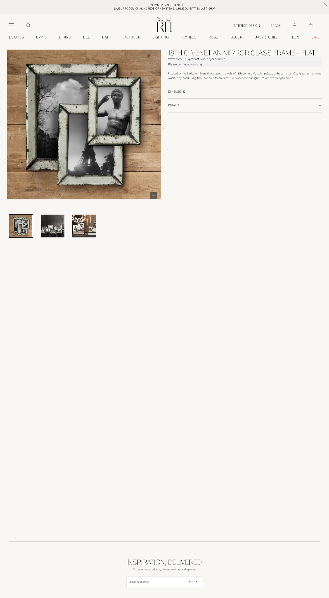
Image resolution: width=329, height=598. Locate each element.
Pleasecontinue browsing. (185, 64)
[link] (266, 37)
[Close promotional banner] (325, 5)
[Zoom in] (153, 195)
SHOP (212, 8)
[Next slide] (168, 129)
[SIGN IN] (294, 25)
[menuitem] (16, 37)
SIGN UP (193, 582)
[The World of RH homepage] (164, 24)
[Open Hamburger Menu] (11, 25)
